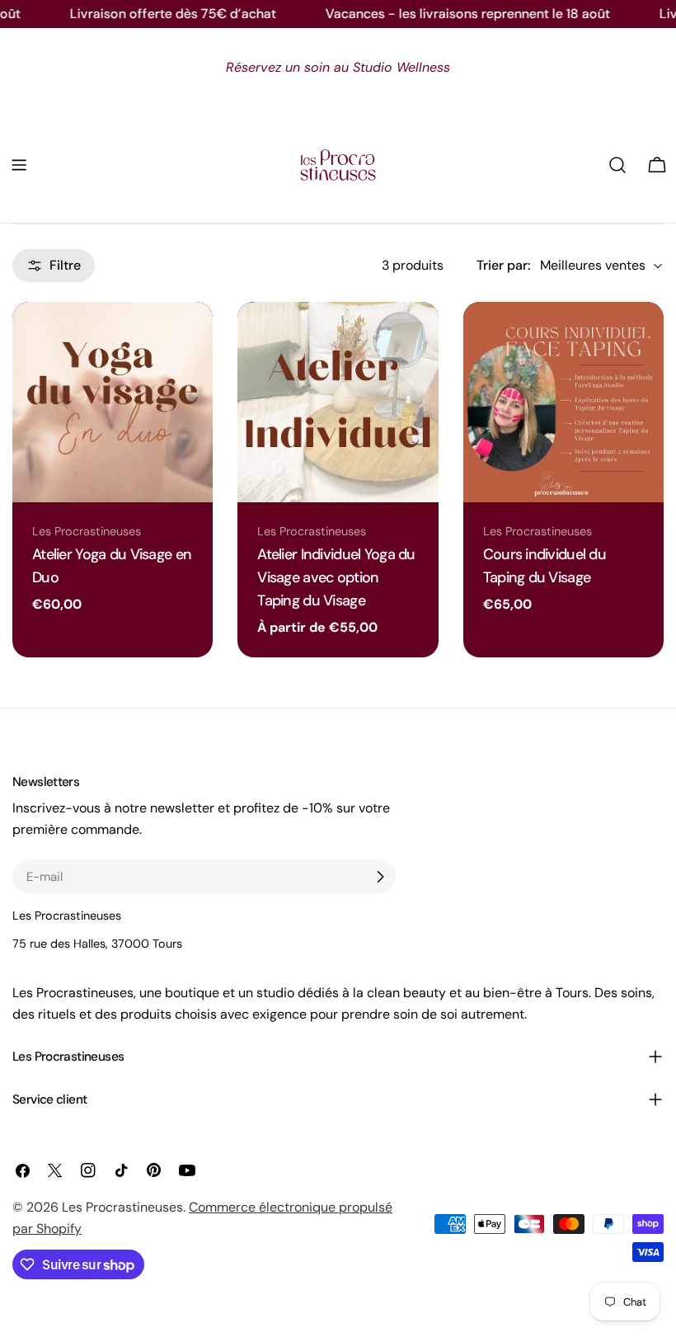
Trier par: (503, 265)
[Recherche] (617, 164)
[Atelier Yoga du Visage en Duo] (112, 402)
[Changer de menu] (18, 164)
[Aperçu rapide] (192, 334)
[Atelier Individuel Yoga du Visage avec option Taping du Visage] (337, 402)
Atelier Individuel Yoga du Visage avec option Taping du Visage (336, 577)
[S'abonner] (380, 877)
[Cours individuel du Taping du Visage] (563, 402)
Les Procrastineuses (122, 1207)
